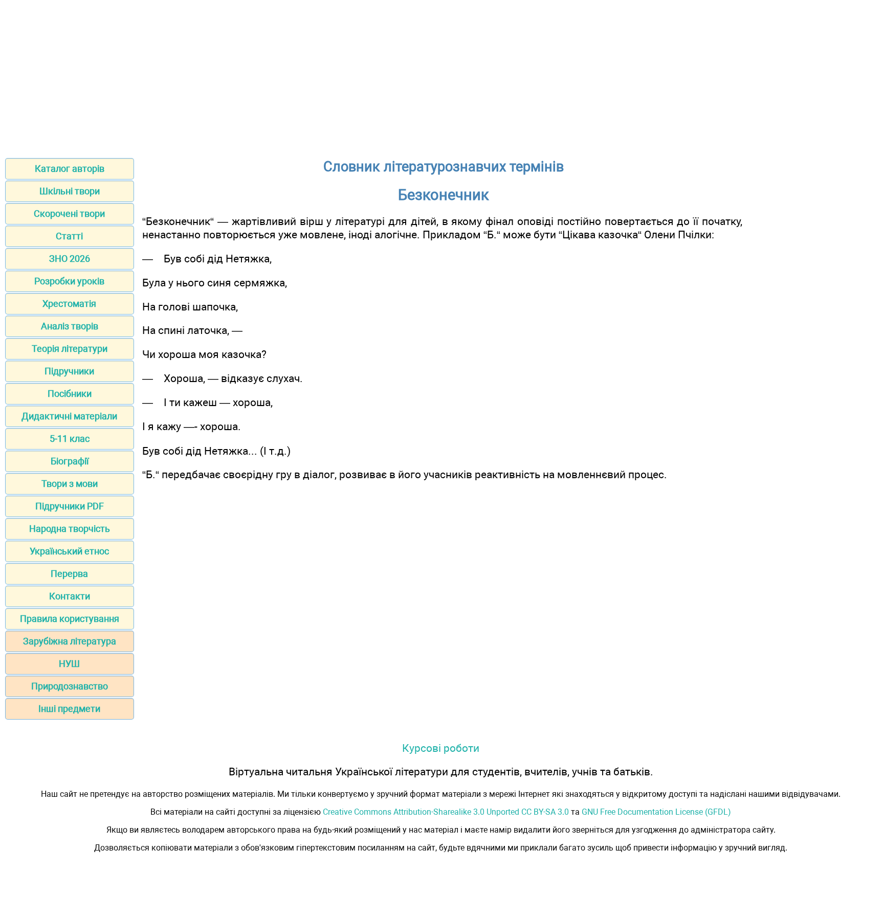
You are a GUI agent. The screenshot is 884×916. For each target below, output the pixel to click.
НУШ (69, 663)
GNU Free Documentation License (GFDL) (656, 812)
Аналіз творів (69, 326)
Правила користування (69, 618)
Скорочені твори (69, 213)
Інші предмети (69, 708)
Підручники (69, 371)
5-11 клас (70, 438)
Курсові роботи (440, 748)
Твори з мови (69, 483)
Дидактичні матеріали (69, 416)
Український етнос (69, 551)
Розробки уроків (69, 281)
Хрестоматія (69, 303)
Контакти (69, 596)
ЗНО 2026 (69, 258)
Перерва (69, 573)
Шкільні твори (69, 191)
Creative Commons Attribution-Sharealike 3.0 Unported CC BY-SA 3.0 (446, 812)
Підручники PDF (69, 506)
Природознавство (69, 686)
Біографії (70, 461)
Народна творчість (69, 528)
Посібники (70, 393)
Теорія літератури (69, 348)
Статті (69, 236)
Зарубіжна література (69, 641)
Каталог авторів (69, 168)
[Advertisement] (442, 75)
